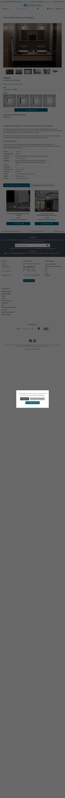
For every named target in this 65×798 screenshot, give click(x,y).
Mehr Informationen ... (39, 395)
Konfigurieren (24, 398)
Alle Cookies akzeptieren (32, 402)
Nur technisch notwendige (37, 398)
